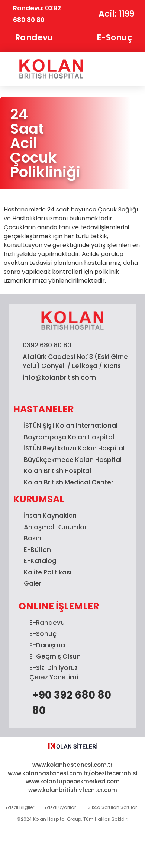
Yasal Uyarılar (60, 807)
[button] (118, 69)
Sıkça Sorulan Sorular (112, 807)
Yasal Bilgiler (19, 807)
